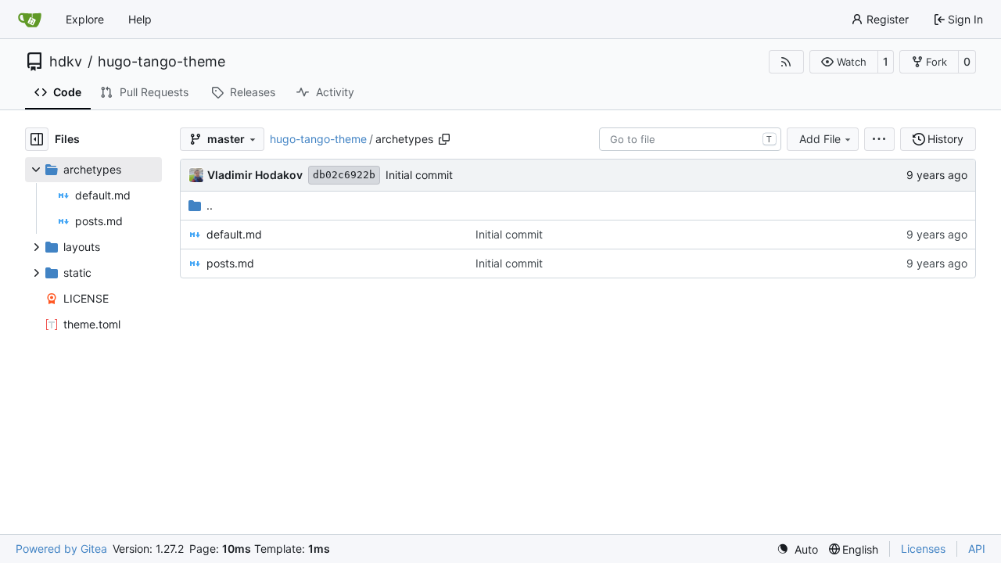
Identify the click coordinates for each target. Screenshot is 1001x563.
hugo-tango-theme (161, 62)
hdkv (65, 62)
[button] (843, 62)
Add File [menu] (820, 138)
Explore (85, 19)
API (976, 548)
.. (209, 205)
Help (140, 19)
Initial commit (419, 174)
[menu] (879, 139)
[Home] (30, 19)
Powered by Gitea (61, 548)
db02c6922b (344, 175)
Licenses (923, 548)
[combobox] (690, 139)
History (945, 138)
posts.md (230, 263)
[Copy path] (444, 139)
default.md (234, 234)
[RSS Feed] (787, 62)
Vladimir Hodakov (255, 174)
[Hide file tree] (36, 139)
